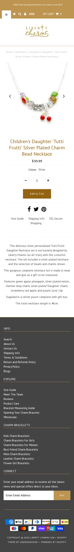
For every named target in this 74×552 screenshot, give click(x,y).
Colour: (32, 169)
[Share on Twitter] (36, 210)
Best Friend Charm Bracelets (21, 449)
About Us (9, 344)
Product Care (11, 403)
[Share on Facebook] (29, 210)
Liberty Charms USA (42, 537)
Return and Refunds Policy (20, 362)
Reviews (8, 399)
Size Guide (17, 218)
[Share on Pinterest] (43, 210)
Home (9, 52)
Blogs (7, 371)
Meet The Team (13, 394)
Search (8, 339)
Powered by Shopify (53, 542)
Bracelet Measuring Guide (19, 408)
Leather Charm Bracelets (19, 458)
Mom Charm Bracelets (17, 454)
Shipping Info (36, 218)
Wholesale (10, 417)
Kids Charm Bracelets (17, 436)
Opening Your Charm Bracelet (21, 412)
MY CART (52, 14)
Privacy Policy (12, 366)
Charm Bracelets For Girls (19, 440)
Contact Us (10, 348)
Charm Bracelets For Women (21, 445)
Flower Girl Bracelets (16, 463)
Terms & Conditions (15, 357)
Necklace (21, 52)
